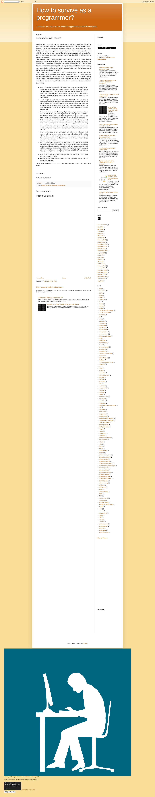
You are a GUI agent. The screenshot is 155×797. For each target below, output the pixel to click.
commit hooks (103, 329)
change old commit (104, 312)
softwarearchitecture (105, 472)
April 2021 (100, 229)
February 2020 (102, 240)
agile (100, 288)
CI (99, 317)
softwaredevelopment (105, 478)
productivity (102, 411)
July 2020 (100, 231)
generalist (102, 364)
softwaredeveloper (104, 476)
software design (103, 459)
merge (101, 394)
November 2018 (102, 272)
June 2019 (101, 257)
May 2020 (100, 233)
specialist (101, 485)
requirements (103, 440)
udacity (101, 515)
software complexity (104, 457)
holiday (101, 371)
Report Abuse (102, 538)
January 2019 (101, 268)
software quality (103, 470)
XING (104, 59)
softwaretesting (103, 483)
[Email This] (46, 183)
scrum (101, 448)
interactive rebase (104, 375)
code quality (102, 323)
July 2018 (100, 281)
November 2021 (102, 225)
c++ (100, 301)
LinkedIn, (100, 59)
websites (101, 528)
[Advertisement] (63, 260)
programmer (102, 414)
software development (105, 463)
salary (101, 446)
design (101, 345)
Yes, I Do (11, 791)
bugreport (102, 299)
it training (101, 379)
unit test (101, 519)
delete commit (103, 342)
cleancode (102, 321)
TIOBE (101, 506)
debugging (102, 340)
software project (103, 468)
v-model (101, 522)
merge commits (103, 396)
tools (100, 509)
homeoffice (102, 373)
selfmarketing (103, 450)
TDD (100, 496)
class (100, 319)
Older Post (88, 278)
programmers (103, 416)
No (6, 791)
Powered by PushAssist (28, 790)
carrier (101, 308)
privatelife (102, 409)
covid (100, 338)
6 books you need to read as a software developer (107, 136)
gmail (100, 368)
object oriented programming (107, 405)
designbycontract (104, 347)
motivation (102, 399)
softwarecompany (104, 474)
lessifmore (102, 386)
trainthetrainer (103, 513)
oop (100, 407)
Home (64, 278)
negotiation (102, 401)
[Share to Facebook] (52, 183)
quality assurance (104, 427)
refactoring (102, 435)
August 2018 (101, 279)
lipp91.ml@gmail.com (108, 57)
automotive (102, 291)
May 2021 (100, 227)
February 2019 (102, 266)
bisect (100, 293)
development (103, 351)
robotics (101, 442)
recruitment (102, 433)
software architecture (105, 455)
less (100, 383)
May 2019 (100, 259)
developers (102, 349)
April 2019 (100, 261)
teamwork (102, 500)
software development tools (107, 465)
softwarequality (103, 481)
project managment (104, 422)
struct (100, 493)
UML (100, 517)
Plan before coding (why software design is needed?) (108, 125)
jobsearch (102, 381)
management (103, 388)
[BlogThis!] (48, 183)
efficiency (101, 355)
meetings (101, 392)
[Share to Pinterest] (54, 183)
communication (103, 334)
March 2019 (101, 264)
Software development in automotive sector (50, 297)
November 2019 (102, 246)
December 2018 (102, 270)
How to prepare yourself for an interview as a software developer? (107, 81)
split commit (102, 487)
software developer (104, 461)
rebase (101, 431)
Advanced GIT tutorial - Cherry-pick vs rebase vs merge (113, 177)
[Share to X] (50, 183)
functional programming (106, 362)
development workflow (105, 353)
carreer (43, 185)
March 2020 (101, 238)
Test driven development (106, 504)
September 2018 (102, 276)
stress (47, 185)
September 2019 (102, 250)
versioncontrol (103, 526)
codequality (102, 327)
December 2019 (102, 244)
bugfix (101, 297)
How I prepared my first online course (49, 287)
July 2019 (100, 255)
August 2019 (101, 253)
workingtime (102, 530)
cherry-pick (102, 314)
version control (103, 524)
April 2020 (100, 235)
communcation (103, 332)
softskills (101, 453)
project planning (103, 424)
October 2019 (101, 248)
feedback (101, 360)
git (99, 366)
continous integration (105, 336)
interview (101, 377)
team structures (103, 498)
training (101, 511)
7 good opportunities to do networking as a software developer (106, 162)
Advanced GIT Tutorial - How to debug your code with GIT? (63, 304)
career (101, 304)
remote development (105, 437)
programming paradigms (106, 420)
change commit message (106, 310)
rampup (101, 429)
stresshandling (53, 185)
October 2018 (101, 274)
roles (100, 444)
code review (102, 325)
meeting (101, 390)
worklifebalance (61, 185)
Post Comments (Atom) (50, 281)
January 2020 (101, 242)
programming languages (106, 418)
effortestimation (103, 358)
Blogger (85, 643)
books (101, 295)
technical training (104, 502)
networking (102, 403)
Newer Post (40, 278)
